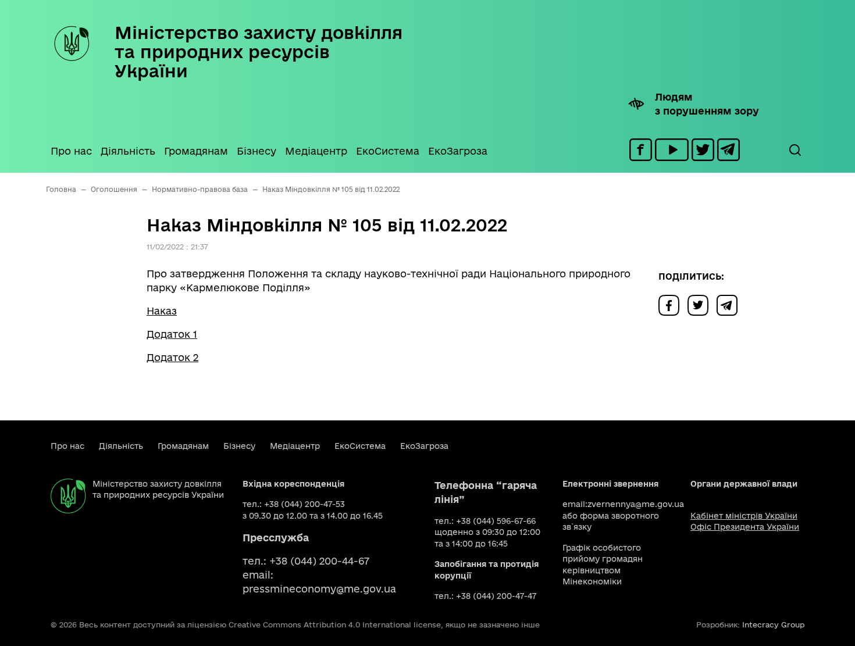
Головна (61, 189)
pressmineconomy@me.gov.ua (319, 588)
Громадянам (196, 150)
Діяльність (128, 150)
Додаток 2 (172, 357)
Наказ (162, 310)
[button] (794, 150)
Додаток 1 (172, 334)
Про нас (71, 150)
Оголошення (114, 189)
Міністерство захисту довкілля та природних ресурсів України (258, 51)
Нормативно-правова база (200, 189)
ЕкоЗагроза (457, 150)
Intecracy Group (773, 624)
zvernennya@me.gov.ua (635, 504)
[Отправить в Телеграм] (730, 304)
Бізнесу (256, 150)
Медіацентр (316, 150)
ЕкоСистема (387, 150)
